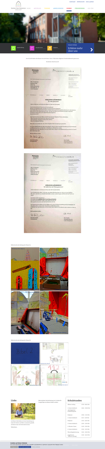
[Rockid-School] (13, 50)
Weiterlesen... (14, 427)
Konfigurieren (14, 446)
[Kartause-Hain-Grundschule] (19, 10)
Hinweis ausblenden (36, 446)
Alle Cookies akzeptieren (24, 446)
